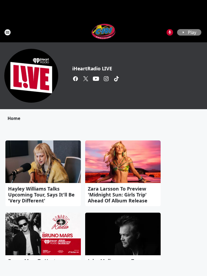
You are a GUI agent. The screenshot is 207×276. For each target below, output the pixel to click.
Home (14, 118)
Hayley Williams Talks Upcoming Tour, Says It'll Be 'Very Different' (41, 194)
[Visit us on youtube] (96, 78)
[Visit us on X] (85, 78)
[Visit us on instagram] (106, 78)
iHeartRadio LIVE (92, 68)
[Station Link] (103, 32)
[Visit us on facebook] (75, 78)
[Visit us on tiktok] (116, 78)
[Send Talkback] (170, 32)
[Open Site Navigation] (7, 32)
